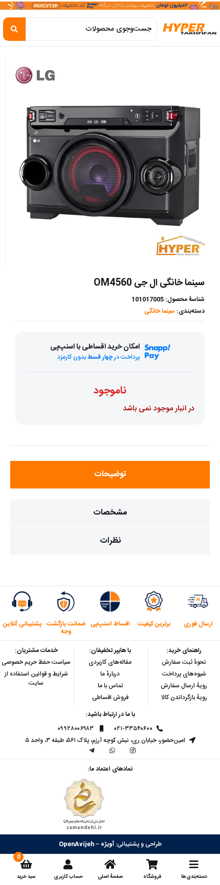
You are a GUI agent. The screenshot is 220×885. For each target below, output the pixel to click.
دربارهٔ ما (110, 674)
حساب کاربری (68, 876)
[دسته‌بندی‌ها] (194, 864)
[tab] (110, 474)
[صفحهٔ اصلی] (110, 864)
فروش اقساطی (110, 697)
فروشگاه (152, 876)
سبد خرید (26, 876)
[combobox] (91, 29)
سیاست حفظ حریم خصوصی (36, 662)
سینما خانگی (159, 311)
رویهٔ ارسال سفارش (184, 686)
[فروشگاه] (152, 864)
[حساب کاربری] (68, 864)
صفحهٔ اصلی (110, 876)
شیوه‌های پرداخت (184, 674)
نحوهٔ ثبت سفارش (184, 662)
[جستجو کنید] (14, 29)
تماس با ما (110, 686)
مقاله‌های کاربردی (110, 662)
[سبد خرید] (26, 864)
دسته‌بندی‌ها (194, 876)
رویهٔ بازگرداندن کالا (184, 697)
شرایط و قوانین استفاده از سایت (36, 678)
